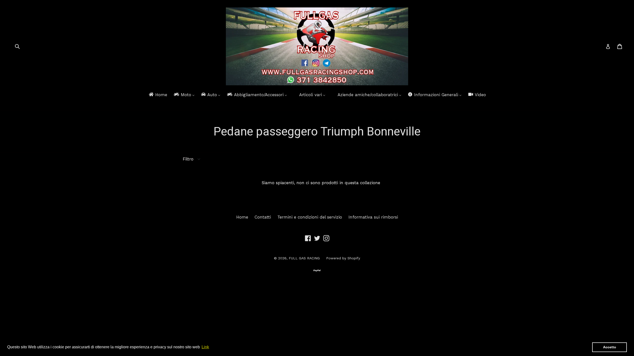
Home (242, 217)
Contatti (263, 217)
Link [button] (205, 347)
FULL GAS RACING (304, 258)
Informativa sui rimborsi (373, 217)
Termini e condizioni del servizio (309, 217)
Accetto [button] (609, 347)
